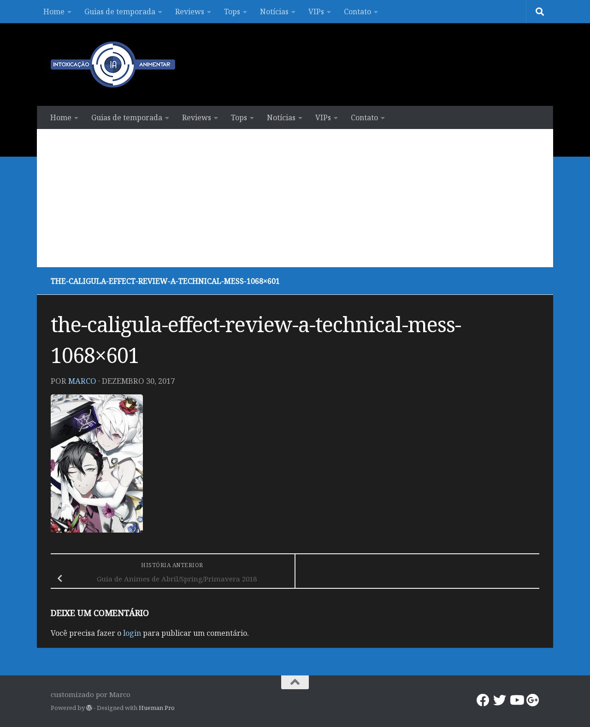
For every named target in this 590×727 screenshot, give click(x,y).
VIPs (316, 11)
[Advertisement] (295, 198)
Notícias (274, 11)
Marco (82, 380)
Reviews (189, 11)
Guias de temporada (119, 11)
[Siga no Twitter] (499, 700)
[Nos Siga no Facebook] (483, 700)
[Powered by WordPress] (89, 708)
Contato (357, 11)
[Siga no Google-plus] (532, 700)
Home (54, 11)
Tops (232, 11)
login (132, 633)
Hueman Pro (157, 708)
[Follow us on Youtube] (516, 700)
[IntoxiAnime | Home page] (113, 64)
